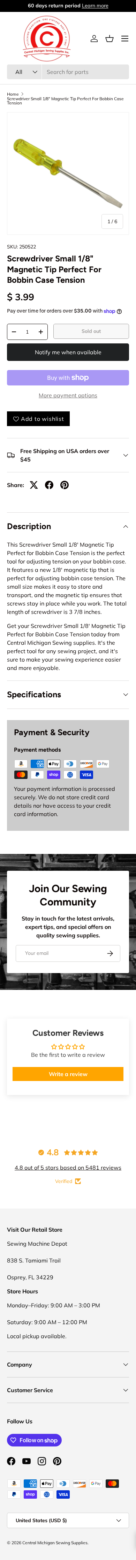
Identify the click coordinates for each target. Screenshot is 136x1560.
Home (13, 94)
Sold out (91, 331)
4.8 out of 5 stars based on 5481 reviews (68, 1167)
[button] (109, 38)
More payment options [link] (68, 395)
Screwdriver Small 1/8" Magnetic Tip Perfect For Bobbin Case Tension (65, 101)
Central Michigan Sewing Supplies (55, 1542)
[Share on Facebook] (49, 485)
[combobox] (68, 71)
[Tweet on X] (33, 485)
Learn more (96, 5)
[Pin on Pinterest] (64, 485)
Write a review (68, 1073)
